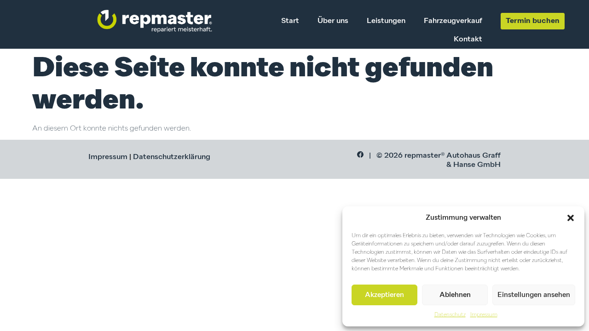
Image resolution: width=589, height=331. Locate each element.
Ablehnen (455, 294)
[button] (570, 218)
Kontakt (468, 39)
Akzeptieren (384, 294)
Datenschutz (450, 315)
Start (290, 21)
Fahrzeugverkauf (453, 21)
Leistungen (386, 21)
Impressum (483, 315)
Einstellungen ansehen (533, 294)
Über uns (333, 21)
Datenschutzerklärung (171, 157)
